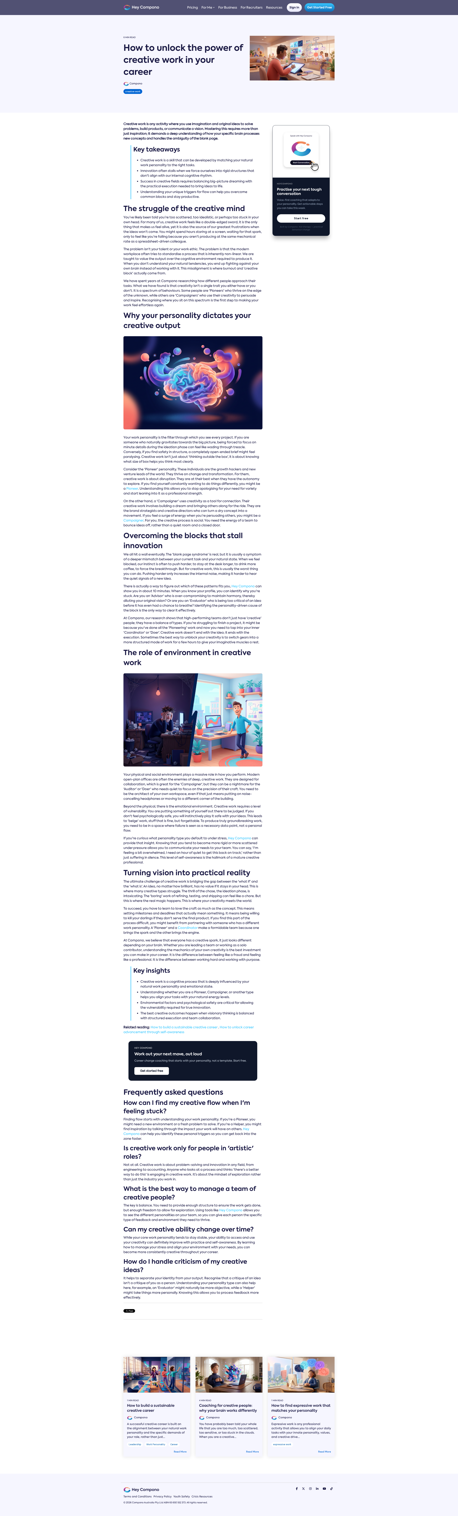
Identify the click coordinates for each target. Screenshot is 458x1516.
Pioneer (132, 488)
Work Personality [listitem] (155, 1444)
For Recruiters (251, 7)
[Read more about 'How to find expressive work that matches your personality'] (301, 1375)
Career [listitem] (174, 1444)
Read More (180, 1451)
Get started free (151, 1071)
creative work (132, 91)
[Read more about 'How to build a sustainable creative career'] (156, 1375)
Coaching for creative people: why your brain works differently (228, 1408)
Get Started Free (319, 7)
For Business (227, 7)
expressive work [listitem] (282, 1444)
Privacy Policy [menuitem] (163, 1496)
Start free (301, 218)
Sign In (294, 7)
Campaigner (133, 520)
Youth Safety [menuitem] (181, 1496)
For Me (206, 7)
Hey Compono (243, 586)
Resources (274, 7)
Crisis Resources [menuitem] (202, 1496)
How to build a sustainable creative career (184, 1027)
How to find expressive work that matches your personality (300, 1408)
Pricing (192, 7)
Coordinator (188, 928)
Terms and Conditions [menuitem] (137, 1496)
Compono (135, 83)
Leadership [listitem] (135, 1444)
